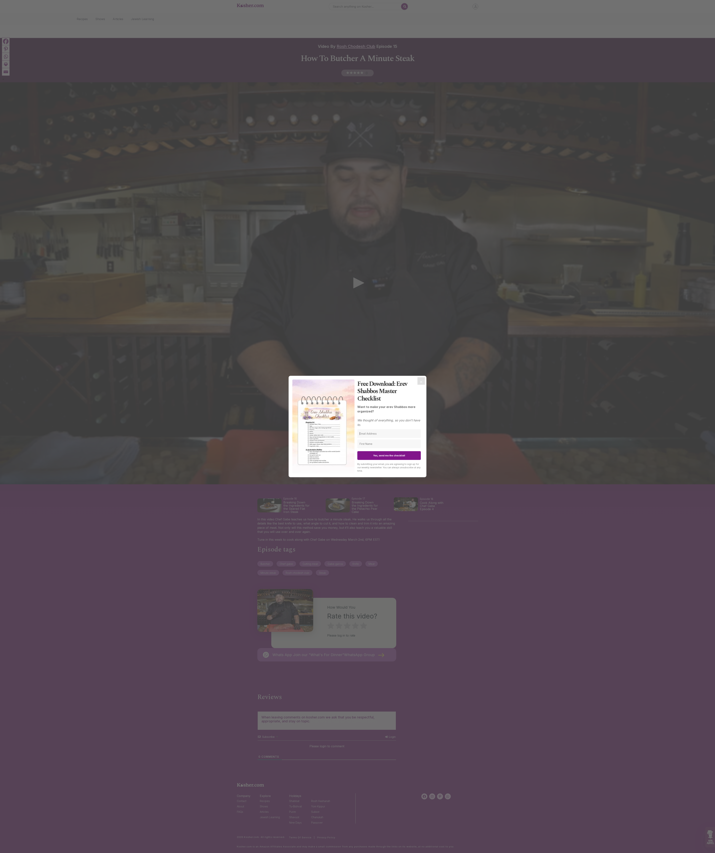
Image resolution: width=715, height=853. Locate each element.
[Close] (421, 381)
